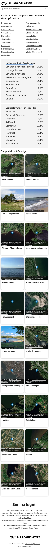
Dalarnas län (6, 26)
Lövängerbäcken (14, 70)
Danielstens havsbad (16, 95)
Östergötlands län (33, 23)
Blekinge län (6, 23)
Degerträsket (12, 81)
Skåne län (30, 26)
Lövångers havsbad (15, 74)
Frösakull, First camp (16, 115)
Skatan (9, 99)
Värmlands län (32, 39)
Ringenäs (10, 118)
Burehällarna (12, 88)
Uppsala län (31, 36)
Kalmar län (5, 46)
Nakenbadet (12, 143)
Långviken (11, 140)
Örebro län (5, 55)
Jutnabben (11, 136)
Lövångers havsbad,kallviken (20, 67)
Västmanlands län (33, 49)
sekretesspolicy (27, 546)
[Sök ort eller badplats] (46, 9)
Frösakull (10, 111)
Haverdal (10, 133)
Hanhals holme (13, 129)
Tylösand (10, 122)
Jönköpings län (7, 42)
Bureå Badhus (13, 84)
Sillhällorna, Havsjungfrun (18, 77)
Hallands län (6, 36)
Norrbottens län (7, 52)
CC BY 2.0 (40, 210)
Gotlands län (6, 33)
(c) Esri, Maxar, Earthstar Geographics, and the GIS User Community (11, 175)
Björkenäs (11, 126)
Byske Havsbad (13, 91)
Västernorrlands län (34, 46)
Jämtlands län (7, 39)
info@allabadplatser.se (32, 544)
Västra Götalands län (34, 52)
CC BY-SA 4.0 (18, 210)
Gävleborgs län (7, 30)
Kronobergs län (7, 49)
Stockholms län (32, 33)
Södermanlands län (34, 30)
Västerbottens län (33, 42)
